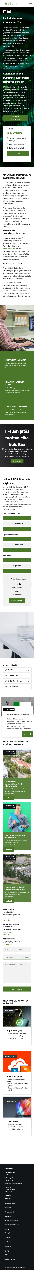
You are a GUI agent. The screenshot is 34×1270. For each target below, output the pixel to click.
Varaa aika (6, 920)
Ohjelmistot (8, 1246)
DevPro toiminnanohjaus (12, 1224)
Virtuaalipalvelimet (10, 1203)
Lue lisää (9, 798)
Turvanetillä (7, 221)
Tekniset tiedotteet (10, 1259)
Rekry (6, 1254)
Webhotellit (8, 1198)
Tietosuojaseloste (10, 1267)
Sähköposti (8, 1207)
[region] (17, 445)
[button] (2, 445)
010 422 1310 (8, 944)
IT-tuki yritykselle (9, 1233)
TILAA (18, 154)
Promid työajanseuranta (11, 1220)
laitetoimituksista (9, 249)
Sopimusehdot (20, 1267)
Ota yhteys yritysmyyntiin (15, 118)
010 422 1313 (9, 1174)
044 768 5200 (8, 932)
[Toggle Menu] (30, 4)
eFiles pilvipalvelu (9, 1212)
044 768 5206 (8, 917)
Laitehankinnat (9, 1242)
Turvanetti (7, 1237)
